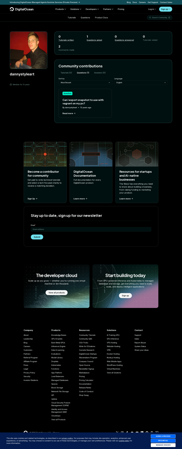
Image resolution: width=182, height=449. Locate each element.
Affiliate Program (30, 361)
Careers (142, 2)
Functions (55, 369)
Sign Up (31, 198)
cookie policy (124, 441)
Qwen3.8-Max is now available (23, 2)
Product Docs (101, 17)
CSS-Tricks (83, 343)
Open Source (84, 365)
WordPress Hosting (115, 365)
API (52, 395)
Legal (26, 369)
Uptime (54, 399)
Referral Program (31, 358)
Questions (85, 17)
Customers (28, 350)
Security (27, 376)
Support (138, 335)
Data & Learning (57, 350)
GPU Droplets (56, 339)
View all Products (58, 419)
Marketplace (84, 373)
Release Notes (85, 388)
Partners (27, 354)
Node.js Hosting (113, 358)
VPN (108, 350)
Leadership (28, 339)
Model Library (57, 358)
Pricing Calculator (86, 380)
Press (26, 365)
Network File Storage (60, 391)
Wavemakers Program (88, 358)
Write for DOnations (87, 346)
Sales (137, 339)
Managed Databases (59, 380)
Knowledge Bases (58, 335)
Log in (151, 9)
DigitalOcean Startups (88, 354)
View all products (57, 292)
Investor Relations (31, 380)
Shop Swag (84, 395)
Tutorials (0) (66, 72)
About (26, 335)
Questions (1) (83, 72)
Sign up (164, 9)
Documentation (85, 384)
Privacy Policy (29, 373)
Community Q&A (85, 339)
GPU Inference (113, 339)
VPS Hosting (112, 343)
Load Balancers (57, 376)
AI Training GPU (113, 335)
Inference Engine (58, 346)
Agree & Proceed (163, 436)
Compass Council (86, 361)
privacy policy (67, 438)
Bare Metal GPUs (58, 343)
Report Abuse (140, 343)
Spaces (54, 384)
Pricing (82, 376)
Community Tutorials (87, 335)
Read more (68, 113)
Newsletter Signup (86, 369)
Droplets (54, 361)
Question (67, 93)
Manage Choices (163, 445)
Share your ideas (142, 350)
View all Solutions (114, 373)
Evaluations (56, 354)
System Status (140, 346)
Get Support (153, 2)
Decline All (163, 440)
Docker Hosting (113, 354)
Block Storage (57, 388)
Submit (37, 237)
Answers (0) (100, 72)
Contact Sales (166, 2)
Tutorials (72, 17)
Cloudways (55, 416)
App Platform (56, 373)
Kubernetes (56, 365)
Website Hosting (113, 346)
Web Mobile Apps (114, 361)
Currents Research (86, 350)
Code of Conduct (86, 391)
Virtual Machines (113, 369)
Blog (129, 2)
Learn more (79, 198)
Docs (135, 2)
